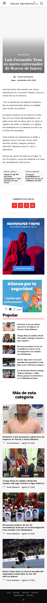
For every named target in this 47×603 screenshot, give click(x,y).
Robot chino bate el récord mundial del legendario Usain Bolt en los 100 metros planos (30, 362)
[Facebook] (14, 205)
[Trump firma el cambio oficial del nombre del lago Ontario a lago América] (9, 338)
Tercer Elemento (25, 77)
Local (9, 592)
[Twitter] (20, 205)
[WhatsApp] (32, 205)
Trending (29, 595)
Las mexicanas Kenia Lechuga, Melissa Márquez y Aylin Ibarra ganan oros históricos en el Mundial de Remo (30, 374)
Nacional (25, 592)
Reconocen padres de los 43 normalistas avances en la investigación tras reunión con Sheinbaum (29, 350)
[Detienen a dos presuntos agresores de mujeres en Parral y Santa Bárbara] (9, 326)
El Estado (16, 592)
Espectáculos (19, 595)
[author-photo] (4, 443)
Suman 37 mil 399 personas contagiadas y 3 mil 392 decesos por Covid (12, 179)
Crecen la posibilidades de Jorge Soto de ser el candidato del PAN (34, 178)
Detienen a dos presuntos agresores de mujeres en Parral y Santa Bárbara (28, 327)
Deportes (23, 55)
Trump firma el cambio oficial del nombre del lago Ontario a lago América (30, 338)
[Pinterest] (26, 205)
